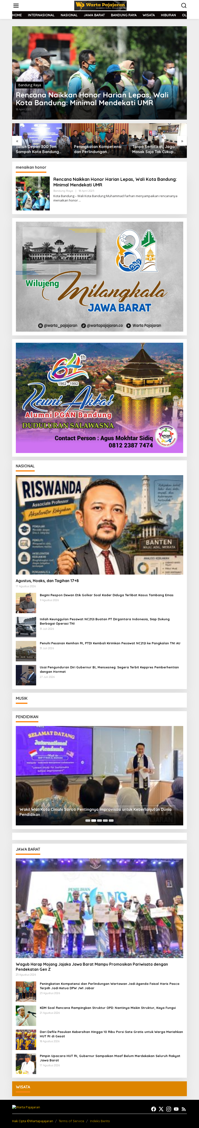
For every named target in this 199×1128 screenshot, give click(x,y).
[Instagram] (169, 1109)
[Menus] (16, 5)
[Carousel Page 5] (111, 820)
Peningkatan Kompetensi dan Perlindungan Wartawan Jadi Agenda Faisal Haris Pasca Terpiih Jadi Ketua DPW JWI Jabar (41, 149)
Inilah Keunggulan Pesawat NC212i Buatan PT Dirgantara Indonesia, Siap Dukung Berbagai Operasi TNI (105, 621)
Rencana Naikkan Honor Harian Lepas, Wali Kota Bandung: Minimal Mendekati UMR (92, 98)
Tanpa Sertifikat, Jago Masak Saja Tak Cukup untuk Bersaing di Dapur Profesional (96, 149)
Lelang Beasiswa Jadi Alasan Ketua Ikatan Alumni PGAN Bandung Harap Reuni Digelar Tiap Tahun (157, 149)
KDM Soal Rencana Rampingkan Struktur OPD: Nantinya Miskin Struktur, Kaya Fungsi (108, 1008)
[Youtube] (176, 1109)
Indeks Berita (100, 1121)
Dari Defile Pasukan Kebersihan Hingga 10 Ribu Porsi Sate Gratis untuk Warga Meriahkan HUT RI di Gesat (111, 1034)
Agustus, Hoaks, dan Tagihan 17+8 (47, 580)
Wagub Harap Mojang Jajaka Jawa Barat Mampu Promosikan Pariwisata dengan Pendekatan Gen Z (92, 967)
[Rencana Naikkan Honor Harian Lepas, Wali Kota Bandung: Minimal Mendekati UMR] (80, 200)
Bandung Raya (29, 85)
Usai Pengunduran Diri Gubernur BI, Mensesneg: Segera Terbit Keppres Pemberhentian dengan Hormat (109, 669)
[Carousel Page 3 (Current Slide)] (99, 820)
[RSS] (184, 1109)
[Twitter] (161, 1109)
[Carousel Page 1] (87, 820)
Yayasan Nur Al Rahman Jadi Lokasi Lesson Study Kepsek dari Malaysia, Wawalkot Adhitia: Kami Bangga (96, 812)
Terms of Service (71, 1121)
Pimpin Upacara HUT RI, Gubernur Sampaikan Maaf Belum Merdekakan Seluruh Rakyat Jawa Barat (110, 1058)
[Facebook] (153, 1109)
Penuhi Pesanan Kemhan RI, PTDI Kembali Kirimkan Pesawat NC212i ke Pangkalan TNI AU (110, 643)
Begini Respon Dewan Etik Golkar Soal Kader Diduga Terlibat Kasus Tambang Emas (107, 595)
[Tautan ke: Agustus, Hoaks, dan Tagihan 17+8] (99, 525)
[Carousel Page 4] (105, 820)
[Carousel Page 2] (93, 820)
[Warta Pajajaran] (100, 5)
